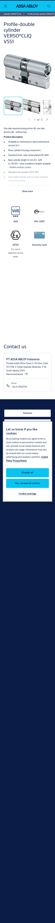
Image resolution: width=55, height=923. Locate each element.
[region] (27, 461)
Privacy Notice (20, 460)
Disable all (27, 472)
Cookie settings (27, 493)
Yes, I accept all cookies (27, 483)
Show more (27, 191)
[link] (15, 13)
